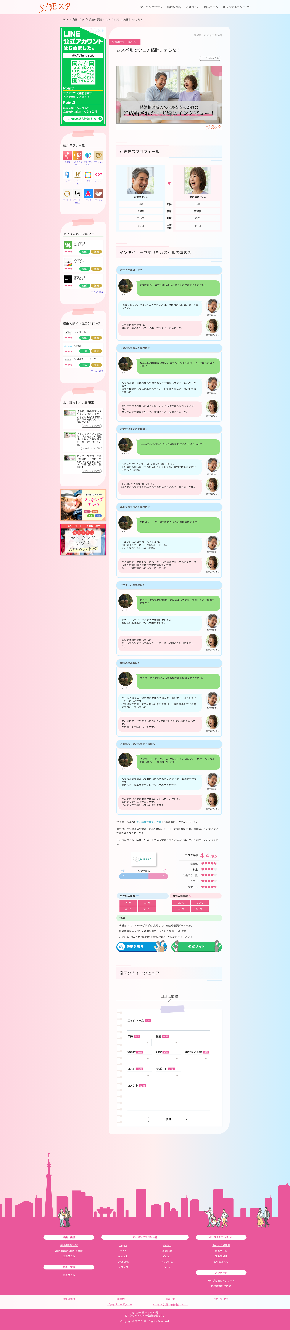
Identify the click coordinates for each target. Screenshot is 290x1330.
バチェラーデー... (77, 201)
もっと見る (97, 292)
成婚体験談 (221, 1256)
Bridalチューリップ (85, 359)
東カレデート (81, 279)
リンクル (67, 181)
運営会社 (170, 1299)
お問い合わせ (221, 1299)
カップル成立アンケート (221, 1280)
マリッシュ (98, 162)
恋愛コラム (193, 7)
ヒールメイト (77, 182)
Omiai (167, 1256)
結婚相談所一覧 (69, 1245)
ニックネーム (138, 1020)
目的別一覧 (221, 1251)
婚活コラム (211, 7)
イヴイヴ (123, 1267)
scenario (123, 1256)
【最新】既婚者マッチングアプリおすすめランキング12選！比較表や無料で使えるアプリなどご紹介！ (89, 417)
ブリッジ (79, 262)
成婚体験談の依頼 (221, 1286)
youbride (79, 245)
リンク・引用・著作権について (170, 1304)
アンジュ (98, 200)
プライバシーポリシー (119, 1304)
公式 (84, 251)
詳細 (96, 251)
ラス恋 (67, 162)
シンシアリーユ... (77, 163)
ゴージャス (67, 200)
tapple (123, 1245)
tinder (167, 1245)
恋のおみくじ (221, 1261)
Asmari (78, 345)
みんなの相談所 (221, 1245)
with (123, 1251)
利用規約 (120, 1299)
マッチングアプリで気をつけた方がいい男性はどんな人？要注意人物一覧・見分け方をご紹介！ (89, 439)
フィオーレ (80, 332)
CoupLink (123, 1261)
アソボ (88, 200)
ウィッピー (98, 181)
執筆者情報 (69, 1299)
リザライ (88, 181)
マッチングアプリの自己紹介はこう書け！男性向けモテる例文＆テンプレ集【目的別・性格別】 (89, 461)
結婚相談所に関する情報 (69, 1251)
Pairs (167, 1267)
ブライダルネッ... (88, 163)
